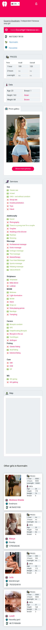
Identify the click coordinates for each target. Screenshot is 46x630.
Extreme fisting (15, 353)
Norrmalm (13, 42)
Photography (14, 222)
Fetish (12, 209)
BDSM (12, 299)
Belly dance (14, 283)
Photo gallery (13, 109)
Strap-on (13, 305)
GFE (11, 327)
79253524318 (15, 584)
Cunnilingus (14, 337)
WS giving (13, 379)
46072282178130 (16, 36)
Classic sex (14, 190)
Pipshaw (13, 235)
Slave (12, 302)
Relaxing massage (16, 267)
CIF (11, 369)
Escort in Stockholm (12, 21)
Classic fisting (15, 347)
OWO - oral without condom (20, 196)
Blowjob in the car (16, 334)
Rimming (13, 238)
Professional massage (18, 244)
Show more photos (23, 169)
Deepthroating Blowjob (18, 331)
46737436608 (15, 623)
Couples (13, 229)
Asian (26, 95)
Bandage (13, 311)
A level (12, 193)
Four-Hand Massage (17, 260)
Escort (12, 219)
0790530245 (14, 546)
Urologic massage (16, 251)
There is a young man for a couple (22, 225)
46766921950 (15, 507)
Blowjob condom (16, 324)
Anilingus (13, 340)
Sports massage (16, 263)
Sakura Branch (15, 270)
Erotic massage (15, 248)
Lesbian (13, 286)
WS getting (14, 382)
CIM (11, 363)
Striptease (13, 280)
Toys (11, 206)
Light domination (16, 295)
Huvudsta (12, 48)
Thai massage (15, 254)
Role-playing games (17, 308)
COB (11, 366)
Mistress (13, 292)
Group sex (13, 200)
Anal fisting (14, 350)
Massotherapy (15, 257)
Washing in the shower (18, 232)
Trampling (13, 314)
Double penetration (17, 203)
